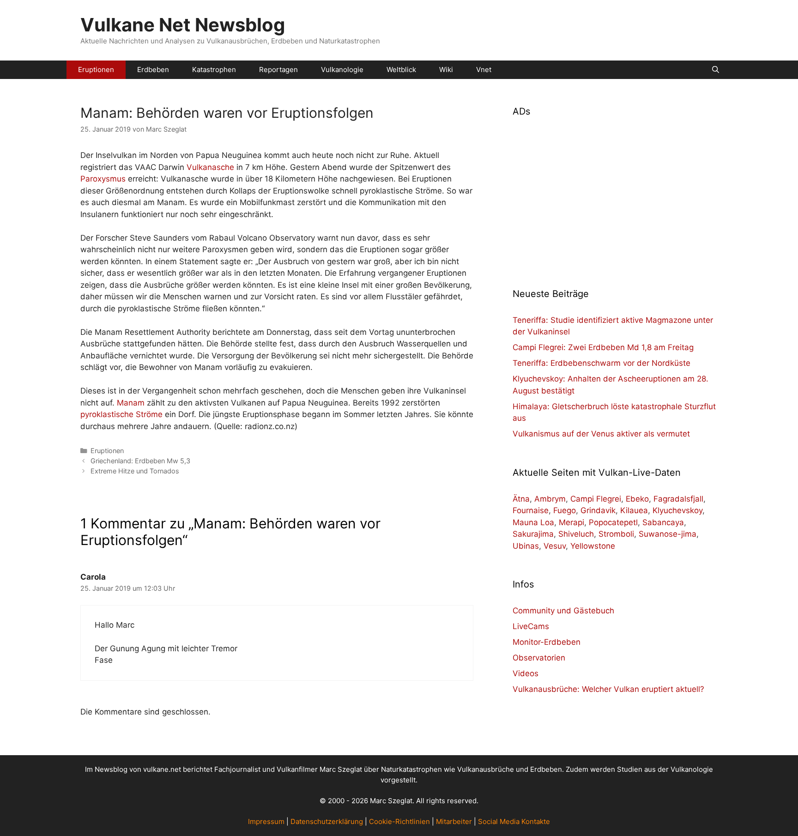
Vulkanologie (342, 69)
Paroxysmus (103, 178)
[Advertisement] (615, 196)
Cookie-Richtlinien (399, 821)
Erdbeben (153, 69)
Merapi (571, 522)
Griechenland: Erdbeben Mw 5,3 (140, 461)
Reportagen (278, 69)
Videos (525, 673)
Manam (131, 402)
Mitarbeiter (454, 821)
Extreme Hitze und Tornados (135, 471)
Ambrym (550, 498)
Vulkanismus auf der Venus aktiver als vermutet (601, 433)
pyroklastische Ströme (121, 414)
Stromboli (616, 534)
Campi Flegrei (595, 498)
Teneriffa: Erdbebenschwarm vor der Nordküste (601, 363)
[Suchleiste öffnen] (716, 70)
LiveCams (531, 626)
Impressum (266, 821)
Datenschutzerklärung (326, 821)
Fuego (564, 510)
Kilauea (634, 510)
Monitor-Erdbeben (546, 642)
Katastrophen (214, 69)
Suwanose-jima (667, 534)
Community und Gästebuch (563, 610)
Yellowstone (592, 546)
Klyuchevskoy (677, 510)
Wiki (446, 69)
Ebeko (637, 498)
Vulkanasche (210, 167)
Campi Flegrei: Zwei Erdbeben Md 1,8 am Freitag (603, 347)
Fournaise (531, 510)
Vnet (483, 69)
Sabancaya (663, 522)
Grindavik (598, 510)
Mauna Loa (533, 522)
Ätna (521, 498)
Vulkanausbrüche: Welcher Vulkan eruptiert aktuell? (608, 689)
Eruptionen (96, 69)
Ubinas (526, 546)
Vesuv (555, 546)
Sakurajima (533, 534)
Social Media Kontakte (514, 821)
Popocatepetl (613, 522)
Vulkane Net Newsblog (182, 24)
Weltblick (401, 69)
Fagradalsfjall (678, 498)
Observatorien (539, 657)
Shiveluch (576, 534)
